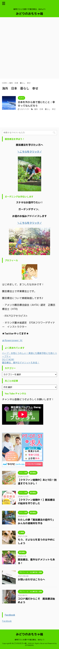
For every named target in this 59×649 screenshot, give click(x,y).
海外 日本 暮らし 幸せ (45, 109)
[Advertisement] (29, 48)
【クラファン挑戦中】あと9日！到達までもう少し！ (37, 481)
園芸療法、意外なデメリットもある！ (20, 362)
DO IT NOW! (8, 359)
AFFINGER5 (29, 645)
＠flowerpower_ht (12, 340)
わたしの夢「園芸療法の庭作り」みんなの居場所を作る (36, 521)
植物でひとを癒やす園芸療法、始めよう (29, 639)
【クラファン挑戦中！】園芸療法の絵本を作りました (36, 501)
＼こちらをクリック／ (29, 223)
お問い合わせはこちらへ (31, 579)
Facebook (10, 614)
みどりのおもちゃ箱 (29, 13)
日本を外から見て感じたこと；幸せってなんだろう (36, 103)
